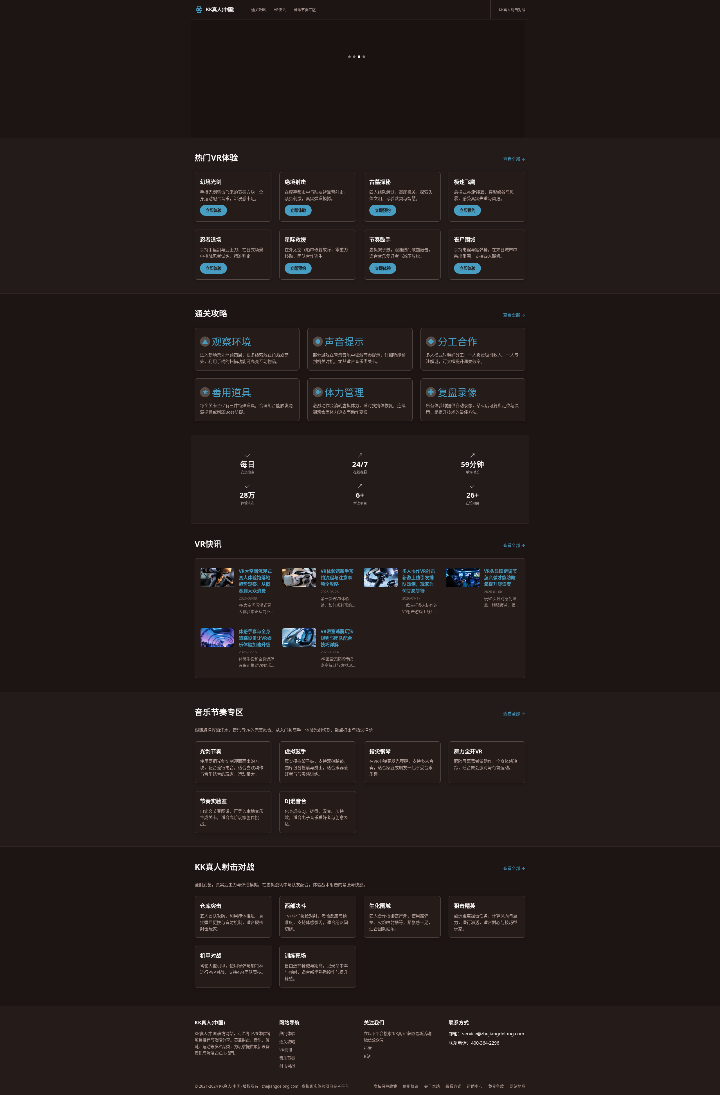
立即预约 (383, 210)
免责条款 (496, 1086)
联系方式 (453, 1086)
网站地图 (517, 1086)
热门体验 (287, 1033)
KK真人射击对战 (512, 9)
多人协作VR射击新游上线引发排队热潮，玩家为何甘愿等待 (418, 581)
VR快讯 (280, 9)
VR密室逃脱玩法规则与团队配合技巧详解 (337, 637)
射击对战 (287, 1066)
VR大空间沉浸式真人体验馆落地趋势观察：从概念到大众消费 (255, 581)
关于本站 (432, 1086)
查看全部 (511, 159)
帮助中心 (475, 1086)
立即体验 (213, 210)
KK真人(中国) (220, 9)
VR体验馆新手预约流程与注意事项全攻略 (337, 577)
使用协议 (410, 1086)
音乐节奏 (287, 1058)
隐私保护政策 (385, 1086)
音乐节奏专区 (305, 9)
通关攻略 (258, 9)
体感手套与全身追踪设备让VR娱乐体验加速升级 (255, 637)
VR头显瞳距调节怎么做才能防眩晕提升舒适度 (500, 577)
